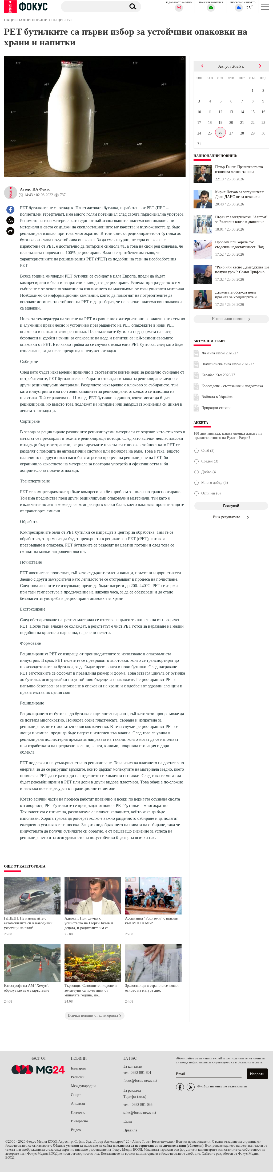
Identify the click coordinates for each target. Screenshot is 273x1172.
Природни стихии (216, 408)
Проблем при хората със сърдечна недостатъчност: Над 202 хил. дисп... (239, 244)
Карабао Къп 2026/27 (218, 375)
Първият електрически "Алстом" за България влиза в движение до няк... (242, 219)
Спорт (76, 1095)
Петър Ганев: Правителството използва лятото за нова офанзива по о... (239, 169)
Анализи (78, 1104)
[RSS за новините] (191, 1087)
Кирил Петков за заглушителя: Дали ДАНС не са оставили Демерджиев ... (239, 194)
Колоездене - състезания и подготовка (232, 386)
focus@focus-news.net (140, 1081)
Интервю (78, 1112)
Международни (83, 1086)
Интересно (79, 1121)
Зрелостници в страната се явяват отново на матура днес (152, 988)
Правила (130, 1130)
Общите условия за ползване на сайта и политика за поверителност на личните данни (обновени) (128, 1145)
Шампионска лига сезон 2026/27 (228, 364)
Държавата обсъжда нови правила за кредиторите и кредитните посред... (236, 294)
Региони (78, 1077)
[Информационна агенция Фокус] (180, 1087)
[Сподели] (10, 231)
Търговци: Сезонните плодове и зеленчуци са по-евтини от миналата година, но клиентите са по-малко (91, 991)
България (78, 1068)
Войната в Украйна (217, 397)
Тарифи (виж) (134, 1097)
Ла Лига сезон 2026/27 (220, 353)
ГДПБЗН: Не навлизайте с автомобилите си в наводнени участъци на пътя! (28, 923)
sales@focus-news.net (139, 1113)
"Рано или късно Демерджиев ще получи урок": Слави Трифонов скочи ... (242, 269)
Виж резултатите (227, 517)
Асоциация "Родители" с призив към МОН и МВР (151, 920)
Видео (76, 1130)
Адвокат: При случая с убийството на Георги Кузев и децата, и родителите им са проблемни (89, 923)
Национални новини (215, 156)
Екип (127, 1121)
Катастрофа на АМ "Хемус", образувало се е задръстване (26, 988)
